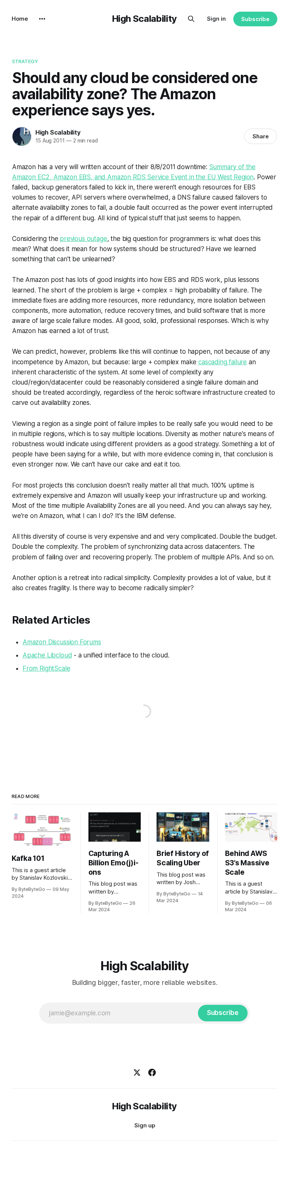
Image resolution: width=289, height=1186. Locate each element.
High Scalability (144, 18)
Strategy (25, 61)
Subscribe (255, 19)
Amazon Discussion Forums (62, 642)
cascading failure (222, 362)
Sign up (144, 1125)
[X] (137, 1072)
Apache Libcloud (47, 655)
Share (260, 136)
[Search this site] (191, 19)
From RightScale (46, 668)
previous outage (83, 238)
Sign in (216, 18)
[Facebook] (152, 1072)
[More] (42, 19)
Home (20, 18)
